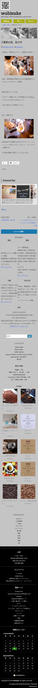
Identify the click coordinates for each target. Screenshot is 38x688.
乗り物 (19, 531)
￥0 (20, 21)
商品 (19, 618)
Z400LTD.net (19, 576)
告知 (19, 536)
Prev (3, 185)
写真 (19, 533)
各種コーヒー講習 (19, 616)
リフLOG (19, 573)
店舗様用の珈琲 (19, 620)
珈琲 (4, 210)
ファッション (19, 528)
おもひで (19, 519)
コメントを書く (19, 231)
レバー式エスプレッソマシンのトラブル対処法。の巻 (28, 223)
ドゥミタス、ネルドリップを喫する (19, 608)
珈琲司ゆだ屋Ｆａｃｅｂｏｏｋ (19, 578)
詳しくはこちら (6, 267)
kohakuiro (19, 47)
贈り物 (19, 359)
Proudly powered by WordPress (19, 684)
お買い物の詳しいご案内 (19, 601)
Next (34, 185)
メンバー (19, 613)
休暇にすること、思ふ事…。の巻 (19, 372)
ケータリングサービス (19, 606)
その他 (19, 523)
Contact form (19, 591)
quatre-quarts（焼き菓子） (19, 357)
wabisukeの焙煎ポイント (19, 598)
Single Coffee (19, 347)
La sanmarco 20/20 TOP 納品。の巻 (19, 377)
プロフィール (19, 611)
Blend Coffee (19, 349)
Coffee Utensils (19, 352)
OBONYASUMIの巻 (19, 374)
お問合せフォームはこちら (19, 326)
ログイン (32, 21)
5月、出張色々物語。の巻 (19, 379)
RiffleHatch (33, 686)
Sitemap (19, 596)
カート (19, 603)
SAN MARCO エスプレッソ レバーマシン (19, 581)
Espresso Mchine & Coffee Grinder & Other (19, 354)
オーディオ (19, 526)
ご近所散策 (19, 521)
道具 (19, 540)
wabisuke (11, 13)
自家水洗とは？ (19, 623)
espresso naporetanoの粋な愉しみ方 (19, 594)
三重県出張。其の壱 (8, 220)
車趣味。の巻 (19, 370)
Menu (7, 21)
